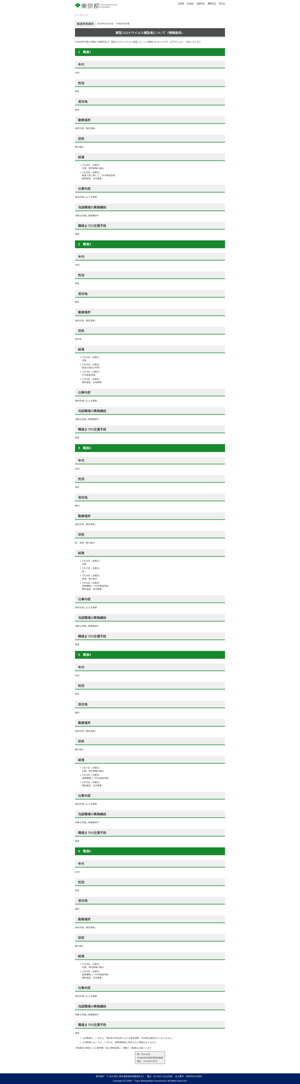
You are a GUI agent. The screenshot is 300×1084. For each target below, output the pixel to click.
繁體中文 (212, 3)
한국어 (222, 3)
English (190, 3)
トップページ (81, 15)
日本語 (181, 3)
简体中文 (201, 3)
